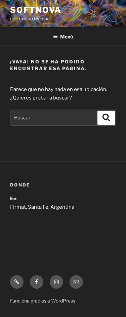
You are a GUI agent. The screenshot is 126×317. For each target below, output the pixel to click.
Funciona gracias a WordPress (42, 301)
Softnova (35, 10)
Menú (66, 36)
